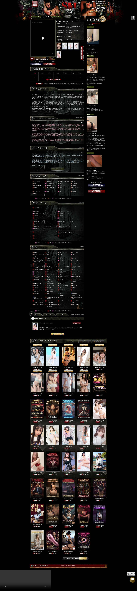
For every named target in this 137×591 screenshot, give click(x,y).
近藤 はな (52, 367)
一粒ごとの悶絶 (84, 551)
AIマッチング (99, 393)
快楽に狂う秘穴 (53, 472)
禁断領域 (84, 420)
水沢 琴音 (67, 367)
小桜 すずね (68, 393)
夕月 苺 (68, 446)
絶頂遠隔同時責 (68, 420)
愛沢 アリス (37, 367)
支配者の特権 (84, 525)
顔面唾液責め (53, 525)
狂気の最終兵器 (99, 498)
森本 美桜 (67, 472)
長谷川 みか (52, 393)
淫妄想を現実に (84, 499)
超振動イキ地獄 (68, 499)
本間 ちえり (83, 393)
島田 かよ (99, 472)
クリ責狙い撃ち (37, 524)
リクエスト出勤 (53, 420)
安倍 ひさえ (52, 446)
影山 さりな (99, 367)
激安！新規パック (37, 420)
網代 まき (36, 446)
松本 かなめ (37, 472)
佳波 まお (99, 446)
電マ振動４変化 (68, 525)
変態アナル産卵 (53, 499)
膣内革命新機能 (53, 551)
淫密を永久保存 (99, 525)
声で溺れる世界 (37, 499)
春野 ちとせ (37, 393)
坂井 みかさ (99, 420)
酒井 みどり (83, 472)
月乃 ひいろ (83, 446)
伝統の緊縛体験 (68, 551)
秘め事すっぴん (37, 551)
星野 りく (83, 367)
